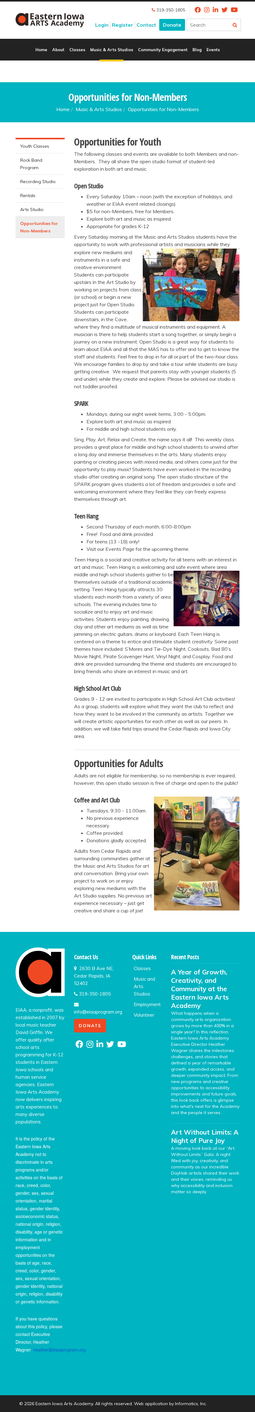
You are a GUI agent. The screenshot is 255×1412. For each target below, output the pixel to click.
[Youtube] (234, 10)
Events (213, 49)
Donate (172, 25)
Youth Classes (34, 146)
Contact (146, 25)
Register (122, 25)
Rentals (27, 195)
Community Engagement (163, 49)
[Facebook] (197, 10)
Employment (147, 1004)
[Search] (235, 25)
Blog (197, 49)
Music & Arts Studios (111, 49)
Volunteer (144, 1015)
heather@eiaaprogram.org (59, 1350)
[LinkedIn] (215, 10)
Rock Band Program (31, 163)
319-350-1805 (170, 10)
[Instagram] (206, 10)
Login (102, 25)
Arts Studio (32, 209)
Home (41, 49)
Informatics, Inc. (191, 1403)
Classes (77, 49)
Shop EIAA (127, 71)
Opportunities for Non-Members (39, 227)
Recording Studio (38, 181)
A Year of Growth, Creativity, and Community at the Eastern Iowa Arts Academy (200, 989)
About (58, 49)
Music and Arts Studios (144, 986)
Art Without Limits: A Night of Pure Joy (205, 1136)
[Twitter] (224, 10)
